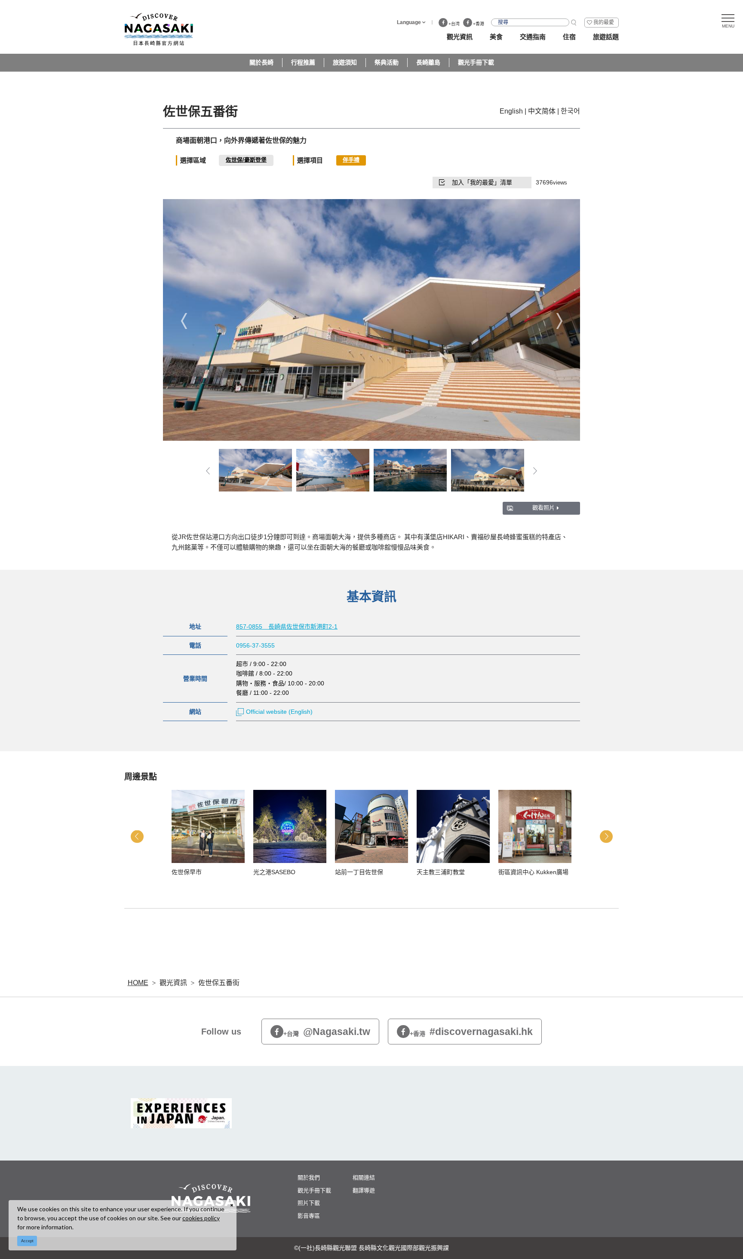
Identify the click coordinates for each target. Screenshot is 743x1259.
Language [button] (409, 22)
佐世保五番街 (218, 982)
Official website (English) (279, 711)
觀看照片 (543, 507)
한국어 (570, 111)
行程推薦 (303, 62)
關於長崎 (261, 62)
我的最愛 (603, 22)
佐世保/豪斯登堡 (246, 160)
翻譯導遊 (364, 1190)
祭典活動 (387, 62)
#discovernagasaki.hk (471, 1031)
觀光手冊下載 (476, 62)
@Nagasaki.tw (326, 1031)
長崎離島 (428, 62)
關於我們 (309, 1177)
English (511, 111)
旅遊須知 (345, 62)
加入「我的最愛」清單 (482, 182)
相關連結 (364, 1177)
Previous (183, 320)
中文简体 (542, 111)
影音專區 (309, 1216)
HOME (138, 982)
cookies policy (201, 1218)
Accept (27, 1241)
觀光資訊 (173, 982)
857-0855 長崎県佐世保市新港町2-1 (287, 626)
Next (559, 320)
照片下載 (309, 1203)
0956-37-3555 (255, 645)
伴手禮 (351, 160)
